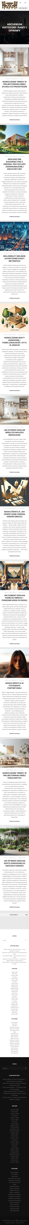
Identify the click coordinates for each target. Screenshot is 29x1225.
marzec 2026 (14, 980)
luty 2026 (14, 981)
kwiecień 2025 (14, 998)
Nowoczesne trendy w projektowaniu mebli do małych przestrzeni (14, 84)
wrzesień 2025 (14, 990)
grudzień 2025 (14, 985)
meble (22, 78)
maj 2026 (14, 977)
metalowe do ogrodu (14, 1041)
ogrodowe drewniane (14, 1044)
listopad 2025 (14, 986)
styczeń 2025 (14, 1002)
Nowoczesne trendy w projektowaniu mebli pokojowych (14, 775)
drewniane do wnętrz (14, 1027)
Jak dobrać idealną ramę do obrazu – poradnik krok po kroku (14, 597)
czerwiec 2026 (14, 975)
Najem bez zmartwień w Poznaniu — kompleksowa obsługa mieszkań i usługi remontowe (14, 1093)
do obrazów (21, 253)
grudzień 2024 (14, 1004)
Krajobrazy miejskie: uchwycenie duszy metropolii (14, 258)
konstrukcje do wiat (14, 1030)
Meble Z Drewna (14, 1036)
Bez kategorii (14, 1022)
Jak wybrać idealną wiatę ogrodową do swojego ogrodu (14, 863)
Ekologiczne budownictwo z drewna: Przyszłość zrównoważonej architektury (14, 164)
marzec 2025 (14, 999)
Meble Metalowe (14, 1033)
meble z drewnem (15, 1038)
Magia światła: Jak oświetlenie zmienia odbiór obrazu (14, 514)
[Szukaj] (20, 3)
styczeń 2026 (14, 983)
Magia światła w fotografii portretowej (14, 685)
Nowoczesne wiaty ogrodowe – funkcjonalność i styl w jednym (14, 341)
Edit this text (23, 8)
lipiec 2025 (14, 993)
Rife (3, 1220)
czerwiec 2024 (14, 1014)
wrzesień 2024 (14, 1009)
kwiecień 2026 (14, 978)
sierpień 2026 (14, 972)
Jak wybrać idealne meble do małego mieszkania (14, 432)
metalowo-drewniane (14, 1043)
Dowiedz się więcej (15, 119)
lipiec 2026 (14, 973)
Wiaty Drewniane (14, 1049)
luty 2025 (14, 1001)
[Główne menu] (25, 3)
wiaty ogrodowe (21, 334)
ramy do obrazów (14, 1046)
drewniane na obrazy (14, 1028)
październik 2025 (14, 988)
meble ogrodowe (14, 1035)
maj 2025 (14, 996)
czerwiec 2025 (14, 994)
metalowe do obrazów (14, 1040)
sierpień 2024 (14, 1010)
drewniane (22, 156)
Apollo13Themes (10, 1222)
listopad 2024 (14, 1006)
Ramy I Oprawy (22, 592)
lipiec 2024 (14, 1012)
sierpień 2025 (14, 991)
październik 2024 (15, 1007)
